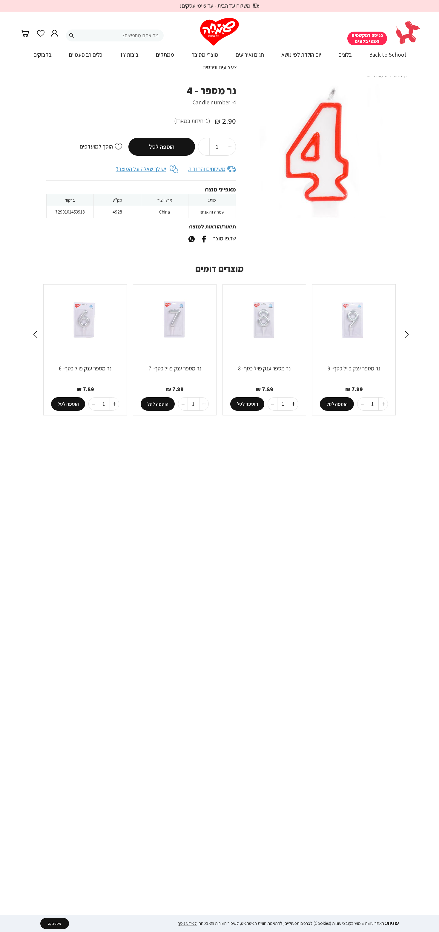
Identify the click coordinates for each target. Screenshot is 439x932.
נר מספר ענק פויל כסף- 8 (264, 368)
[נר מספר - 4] (191, 238)
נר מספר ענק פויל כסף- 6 (85, 368)
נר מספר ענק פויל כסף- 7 (174, 368)
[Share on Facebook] (203, 238)
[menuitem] (387, 57)
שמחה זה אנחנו (212, 212)
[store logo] (219, 32)
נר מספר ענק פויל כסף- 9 (354, 368)
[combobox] (115, 35)
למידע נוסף (187, 923)
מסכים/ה (54, 923)
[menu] (219, 63)
